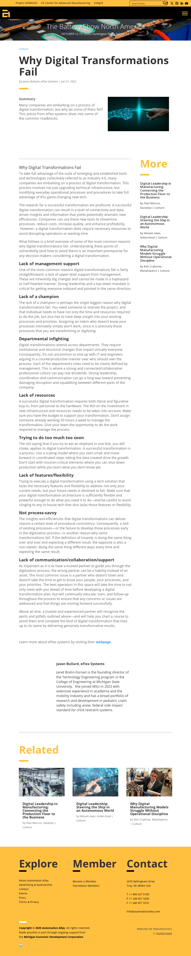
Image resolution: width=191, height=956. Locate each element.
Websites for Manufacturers (154, 929)
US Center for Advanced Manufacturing (65, 3)
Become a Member (84, 881)
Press (22, 897)
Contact (24, 889)
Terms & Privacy (29, 902)
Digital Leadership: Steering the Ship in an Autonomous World (155, 222)
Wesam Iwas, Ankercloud (95, 816)
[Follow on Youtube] (187, 3)
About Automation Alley (33, 880)
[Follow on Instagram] (177, 3)
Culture (23, 49)
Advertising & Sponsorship (35, 884)
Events (23, 893)
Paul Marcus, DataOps (40, 823)
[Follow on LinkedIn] (182, 3)
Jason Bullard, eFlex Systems (40, 81)
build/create (164, 933)
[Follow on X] (172, 3)
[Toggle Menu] (185, 13)
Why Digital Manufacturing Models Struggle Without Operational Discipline (155, 253)
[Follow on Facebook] (167, 3)
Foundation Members (86, 885)
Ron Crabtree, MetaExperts (151, 819)
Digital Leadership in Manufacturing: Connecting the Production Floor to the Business (155, 190)
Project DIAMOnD (26, 3)
